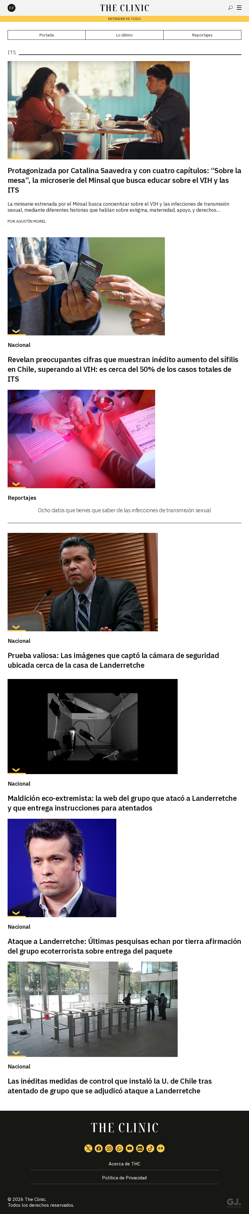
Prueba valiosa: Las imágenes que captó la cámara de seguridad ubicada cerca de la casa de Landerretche (113, 660)
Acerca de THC (124, 1164)
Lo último (124, 35)
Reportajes (202, 35)
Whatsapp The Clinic (119, 1148)
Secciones (239, 7)
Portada (46, 35)
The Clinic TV (130, 1148)
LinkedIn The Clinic (140, 1148)
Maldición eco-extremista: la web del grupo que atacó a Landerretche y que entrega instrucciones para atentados (122, 803)
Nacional (19, 344)
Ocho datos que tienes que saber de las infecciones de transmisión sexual (124, 510)
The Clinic (35, 1199)
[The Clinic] (17, 8)
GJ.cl (233, 1204)
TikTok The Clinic (150, 1148)
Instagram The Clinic (109, 1148)
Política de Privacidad (124, 1178)
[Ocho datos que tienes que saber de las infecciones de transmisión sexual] (125, 439)
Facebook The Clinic (99, 1148)
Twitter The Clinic (88, 1148)
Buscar (230, 7)
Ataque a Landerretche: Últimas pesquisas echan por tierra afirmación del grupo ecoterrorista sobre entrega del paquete (124, 946)
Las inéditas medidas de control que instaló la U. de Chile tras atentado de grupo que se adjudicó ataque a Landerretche (110, 1086)
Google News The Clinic (161, 1148)
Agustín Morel (31, 221)
